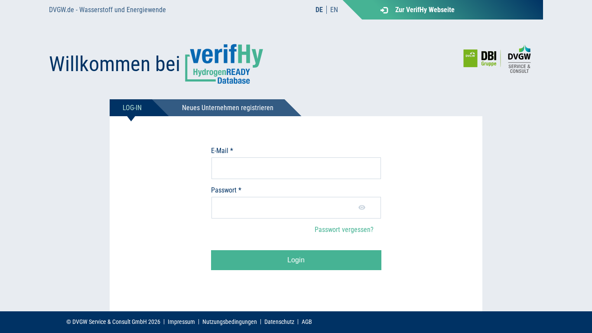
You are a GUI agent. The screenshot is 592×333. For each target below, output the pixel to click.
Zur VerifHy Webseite (425, 10)
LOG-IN (132, 108)
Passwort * (226, 190)
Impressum (181, 321)
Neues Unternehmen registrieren (227, 108)
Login (296, 260)
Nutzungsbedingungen (229, 321)
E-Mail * (222, 151)
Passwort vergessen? (344, 229)
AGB (307, 321)
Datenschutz (279, 321)
